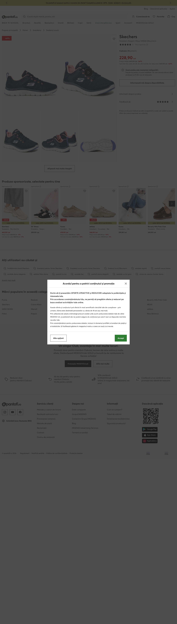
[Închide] (126, 283)
